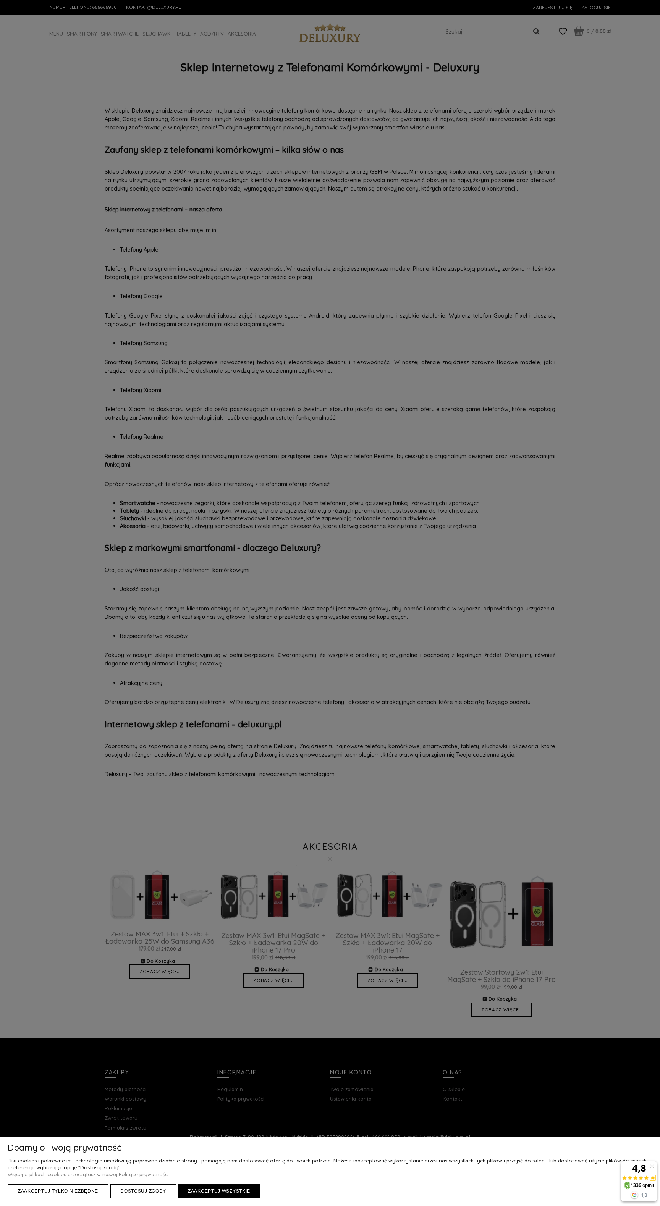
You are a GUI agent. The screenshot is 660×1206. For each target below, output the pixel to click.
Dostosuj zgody (143, 1191)
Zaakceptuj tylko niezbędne (58, 1191)
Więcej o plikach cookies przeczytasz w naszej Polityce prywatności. (89, 1174)
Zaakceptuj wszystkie (219, 1191)
